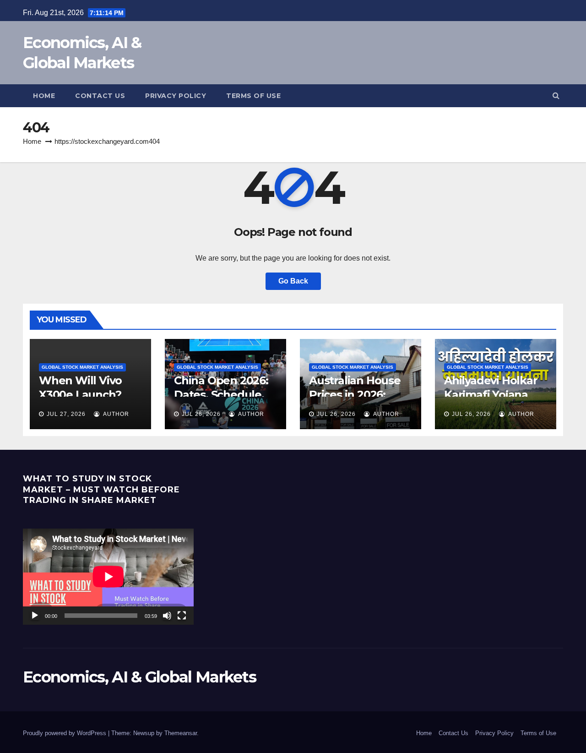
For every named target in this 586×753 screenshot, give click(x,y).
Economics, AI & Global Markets (139, 677)
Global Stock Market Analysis (82, 367)
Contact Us (453, 733)
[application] (108, 577)
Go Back (293, 281)
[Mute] (167, 615)
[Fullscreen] (181, 615)
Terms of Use (538, 733)
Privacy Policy (494, 733)
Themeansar (180, 733)
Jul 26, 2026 (201, 414)
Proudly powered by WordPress (65, 733)
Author (115, 414)
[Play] (34, 615)
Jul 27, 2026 (66, 414)
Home (424, 733)
